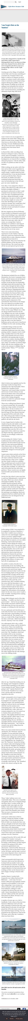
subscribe (13, 994)
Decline (12, 1018)
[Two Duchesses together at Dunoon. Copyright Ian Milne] (13, 952)
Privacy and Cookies (5, 1008)
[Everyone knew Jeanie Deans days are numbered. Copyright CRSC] (13, 663)
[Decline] (26, 1015)
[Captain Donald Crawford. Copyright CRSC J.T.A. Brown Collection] (10, 363)
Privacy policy (19, 1018)
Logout (19, 2)
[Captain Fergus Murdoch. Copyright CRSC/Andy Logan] (9, 511)
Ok (7, 1018)
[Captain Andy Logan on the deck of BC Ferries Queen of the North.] (10, 777)
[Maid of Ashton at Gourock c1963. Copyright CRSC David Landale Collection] (13, 255)
